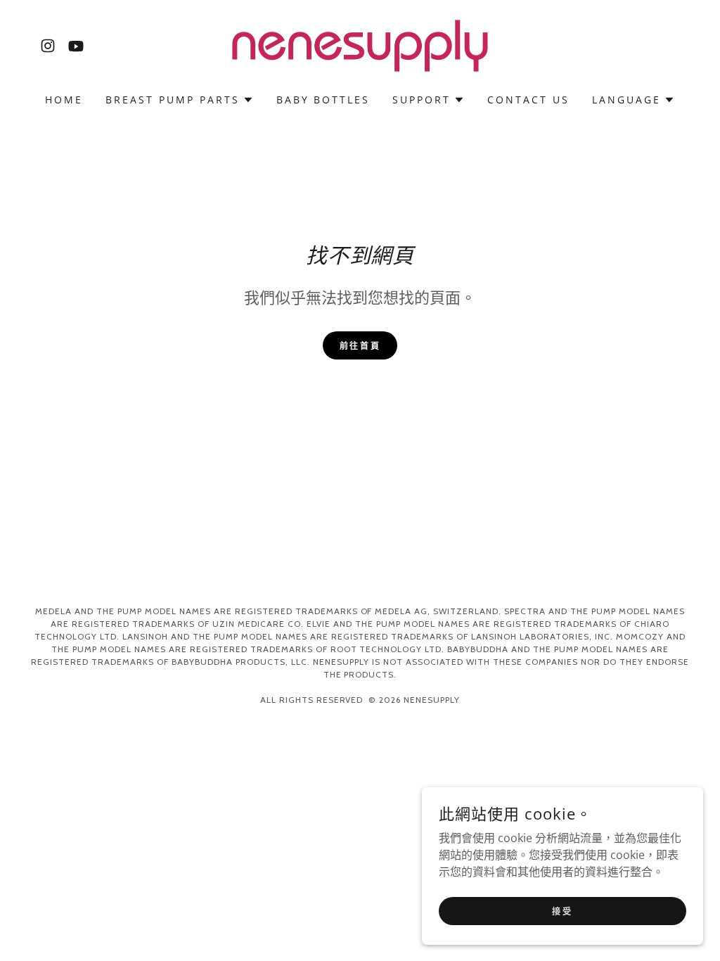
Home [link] (64, 99)
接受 (562, 911)
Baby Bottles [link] (323, 99)
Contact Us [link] (528, 99)
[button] (179, 99)
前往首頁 (360, 346)
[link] (48, 46)
